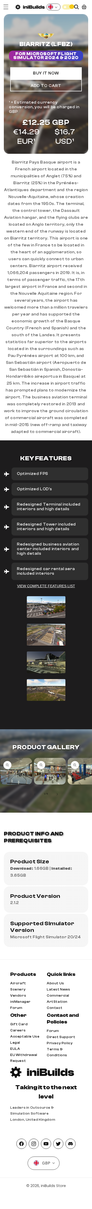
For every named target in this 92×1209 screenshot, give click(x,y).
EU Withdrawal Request (23, 1058)
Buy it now (46, 73)
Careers (18, 1030)
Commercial (58, 995)
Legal (15, 1042)
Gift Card (19, 1024)
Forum (16, 1008)
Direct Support (61, 1037)
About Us (55, 983)
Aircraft (18, 983)
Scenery (18, 989)
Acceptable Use (24, 1036)
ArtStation (57, 1002)
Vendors (18, 995)
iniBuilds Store (53, 1185)
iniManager (20, 1002)
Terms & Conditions (57, 1052)
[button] (6, 7)
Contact (54, 1008)
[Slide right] (57, 794)
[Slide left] (34, 794)
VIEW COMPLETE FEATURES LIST (46, 586)
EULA (15, 1049)
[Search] (76, 7)
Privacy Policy (60, 1043)
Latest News (58, 989)
